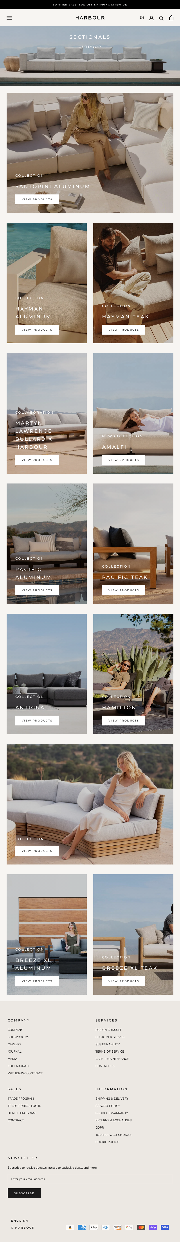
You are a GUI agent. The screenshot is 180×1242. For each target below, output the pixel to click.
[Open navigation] (9, 18)
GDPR (99, 1128)
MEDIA (12, 1059)
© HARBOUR (22, 1227)
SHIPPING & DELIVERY (111, 1099)
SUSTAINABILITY (107, 1044)
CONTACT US (105, 1066)
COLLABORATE (19, 1066)
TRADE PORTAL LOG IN (24, 1106)
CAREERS (14, 1044)
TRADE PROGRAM (21, 1099)
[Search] (161, 18)
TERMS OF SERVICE (109, 1052)
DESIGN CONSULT (108, 1030)
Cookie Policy (107, 1142)
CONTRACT (16, 1120)
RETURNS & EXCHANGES (113, 1120)
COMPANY (15, 1030)
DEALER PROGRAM (22, 1113)
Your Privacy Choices (113, 1135)
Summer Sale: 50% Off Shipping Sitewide (90, 4)
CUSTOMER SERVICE (110, 1037)
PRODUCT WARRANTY (111, 1113)
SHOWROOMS (18, 1037)
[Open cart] (171, 17)
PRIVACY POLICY (107, 1106)
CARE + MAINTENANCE (112, 1059)
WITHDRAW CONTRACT (25, 1073)
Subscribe (24, 1193)
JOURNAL (15, 1052)
